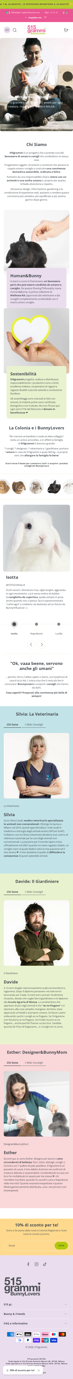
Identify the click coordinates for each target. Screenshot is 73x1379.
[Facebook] (28, 1264)
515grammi (40, 1347)
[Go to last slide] (31, 644)
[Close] (38, 1370)
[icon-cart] (65, 30)
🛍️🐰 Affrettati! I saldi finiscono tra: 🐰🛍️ (36, 12)
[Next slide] (42, 644)
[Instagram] (36, 1264)
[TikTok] (45, 1264)
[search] (14, 30)
